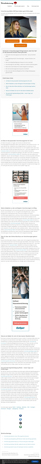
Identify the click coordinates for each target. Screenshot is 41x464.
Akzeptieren (35, 461)
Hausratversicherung (20, 45)
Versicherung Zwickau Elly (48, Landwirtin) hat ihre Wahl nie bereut (19, 444)
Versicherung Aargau (15, 223)
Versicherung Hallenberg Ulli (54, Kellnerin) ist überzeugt (31, 455)
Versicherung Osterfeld (6, 389)
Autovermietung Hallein (9, 229)
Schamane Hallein (5, 151)
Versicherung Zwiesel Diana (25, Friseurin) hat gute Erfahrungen (19, 441)
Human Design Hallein (28, 220)
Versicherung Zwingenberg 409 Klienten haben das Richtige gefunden (20, 439)
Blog (28, 6)
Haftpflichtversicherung (28, 41)
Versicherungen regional (19, 6)
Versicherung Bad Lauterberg (8, 361)
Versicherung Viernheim (6, 376)
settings (3, 462)
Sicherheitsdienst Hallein (14, 154)
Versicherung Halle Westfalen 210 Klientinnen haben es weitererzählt (10, 453)
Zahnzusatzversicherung (12, 41)
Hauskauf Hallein (13, 245)
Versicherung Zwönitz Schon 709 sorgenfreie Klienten (16, 436)
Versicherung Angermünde (30, 351)
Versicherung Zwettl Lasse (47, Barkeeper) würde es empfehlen (18, 447)
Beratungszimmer (35, 6)
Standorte (9, 6)
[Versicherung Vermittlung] (9, 2)
